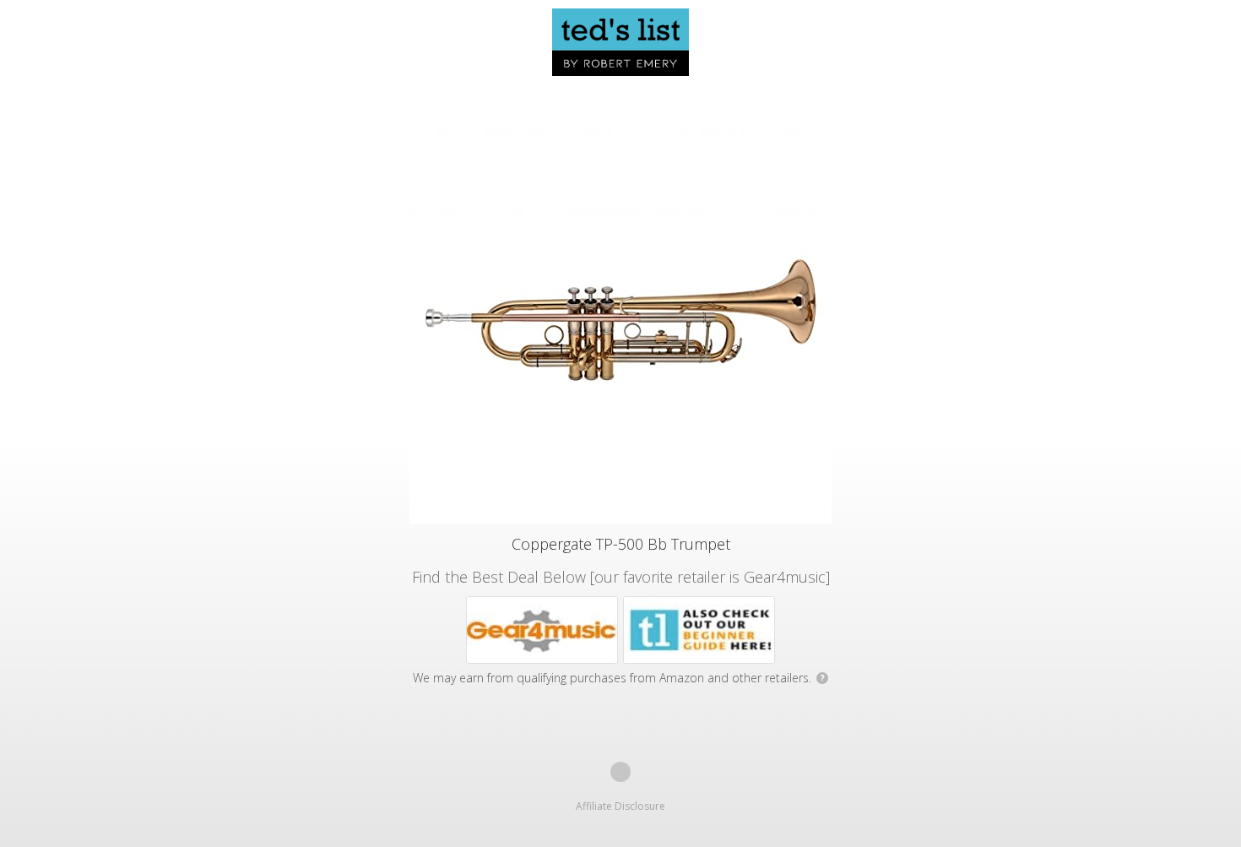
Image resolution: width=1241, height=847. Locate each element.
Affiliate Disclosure (620, 806)
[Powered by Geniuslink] (620, 772)
